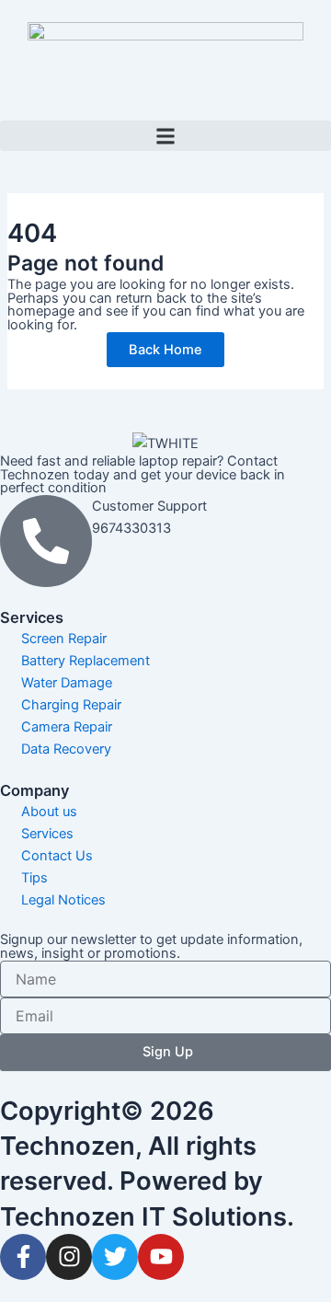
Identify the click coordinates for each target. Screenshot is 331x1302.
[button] (165, 136)
